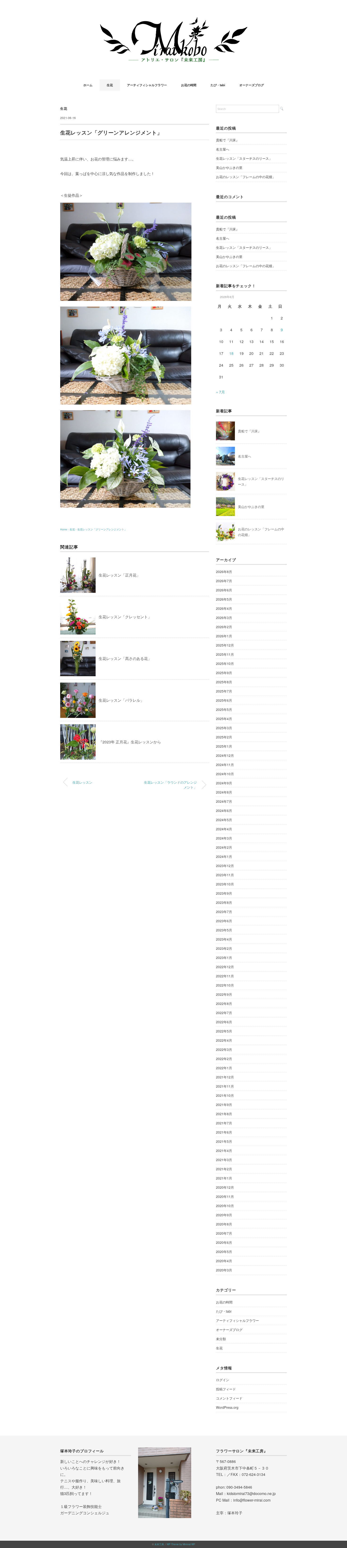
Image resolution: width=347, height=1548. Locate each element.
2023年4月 (224, 939)
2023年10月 (225, 884)
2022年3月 (224, 1049)
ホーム (88, 85)
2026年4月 (224, 608)
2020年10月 (225, 1205)
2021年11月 (225, 1086)
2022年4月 (224, 1040)
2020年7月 (224, 1233)
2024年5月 (224, 819)
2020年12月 (225, 1187)
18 (231, 353)
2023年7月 (224, 911)
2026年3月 (224, 617)
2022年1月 (224, 1067)
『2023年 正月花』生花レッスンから (130, 742)
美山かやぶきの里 (229, 167)
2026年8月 (224, 571)
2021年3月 (224, 1159)
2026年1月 (224, 636)
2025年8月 (224, 682)
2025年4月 (224, 718)
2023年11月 (225, 874)
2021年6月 (224, 1132)
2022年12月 (225, 966)
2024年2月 (224, 847)
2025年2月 (224, 737)
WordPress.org (227, 1407)
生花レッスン (82, 782)
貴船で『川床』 (227, 140)
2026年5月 (224, 599)
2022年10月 (225, 985)
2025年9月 (224, 672)
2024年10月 (225, 773)
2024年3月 (224, 838)
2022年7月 (224, 1012)
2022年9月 (224, 994)
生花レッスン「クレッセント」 (125, 616)
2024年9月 (224, 783)
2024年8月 (224, 792)
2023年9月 (224, 893)
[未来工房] (174, 17)
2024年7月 (224, 801)
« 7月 (220, 392)
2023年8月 (224, 902)
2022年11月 (225, 976)
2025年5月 (224, 709)
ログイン (222, 1379)
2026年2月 (224, 626)
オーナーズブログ (251, 85)
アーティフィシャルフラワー (147, 85)
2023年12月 (225, 865)
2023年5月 (224, 930)
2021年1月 (224, 1178)
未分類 (221, 1338)
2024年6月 (224, 810)
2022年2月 (224, 1058)
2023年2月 (224, 948)
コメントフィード (229, 1398)
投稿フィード (226, 1389)
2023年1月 (224, 957)
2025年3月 (224, 727)
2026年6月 (224, 590)
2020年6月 (224, 1242)
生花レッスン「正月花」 (119, 575)
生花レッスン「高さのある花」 (125, 658)
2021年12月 (225, 1077)
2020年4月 (224, 1260)
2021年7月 (224, 1123)
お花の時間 (188, 85)
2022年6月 (224, 1022)
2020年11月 (225, 1196)
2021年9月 (224, 1104)
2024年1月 (224, 856)
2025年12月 (225, 645)
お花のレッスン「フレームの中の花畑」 (245, 176)
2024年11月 (225, 764)
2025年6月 (224, 700)
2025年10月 (225, 663)
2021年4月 (224, 1150)
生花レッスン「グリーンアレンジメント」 (102, 529)
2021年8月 (224, 1113)
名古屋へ (222, 149)
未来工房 (159, 1544)
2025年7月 (224, 691)
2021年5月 (224, 1141)
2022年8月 (224, 1003)
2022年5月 (224, 1031)
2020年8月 (224, 1224)
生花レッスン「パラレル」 (121, 700)
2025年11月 (225, 654)
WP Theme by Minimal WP (181, 1544)
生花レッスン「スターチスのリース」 (244, 158)
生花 (110, 85)
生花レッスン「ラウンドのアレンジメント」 (170, 785)
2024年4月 (224, 829)
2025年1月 (224, 746)
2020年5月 (224, 1251)
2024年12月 (225, 755)
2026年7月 (224, 580)
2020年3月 (224, 1270)
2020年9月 (224, 1214)
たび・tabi (218, 85)
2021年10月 (225, 1095)
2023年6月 (224, 920)
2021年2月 (224, 1169)
